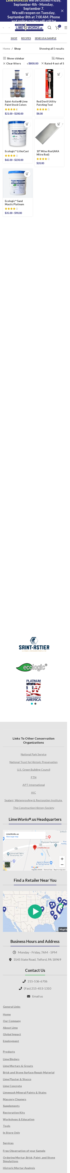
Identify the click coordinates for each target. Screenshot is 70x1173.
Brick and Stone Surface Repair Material (28, 1072)
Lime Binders (11, 1059)
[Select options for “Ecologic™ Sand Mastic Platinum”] (27, 174)
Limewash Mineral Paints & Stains (24, 1092)
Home (6, 48)
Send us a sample (45, 38)
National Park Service (33, 754)
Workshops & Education (18, 1119)
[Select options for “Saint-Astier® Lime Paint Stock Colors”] (27, 74)
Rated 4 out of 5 (54, 63)
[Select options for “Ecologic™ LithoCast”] (27, 124)
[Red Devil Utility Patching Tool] (49, 84)
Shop (14, 38)
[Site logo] (29, 27)
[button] (58, 74)
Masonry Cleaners (14, 1099)
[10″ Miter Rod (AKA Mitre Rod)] (49, 133)
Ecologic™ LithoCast (17, 151)
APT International (34, 784)
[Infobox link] (4, 27)
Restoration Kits (14, 1112)
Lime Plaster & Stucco (17, 1079)
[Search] (49, 27)
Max (30, 63)
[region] (33, 668)
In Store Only (11, 1132)
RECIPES (26, 38)
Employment (11, 1041)
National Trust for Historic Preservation (34, 762)
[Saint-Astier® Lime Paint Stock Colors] (18, 84)
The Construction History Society (33, 807)
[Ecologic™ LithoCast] (18, 133)
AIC (33, 792)
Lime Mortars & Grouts (18, 1065)
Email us (37, 996)
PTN (33, 777)
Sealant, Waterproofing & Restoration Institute (33, 800)
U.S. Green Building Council (33, 769)
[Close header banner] (62, 11)
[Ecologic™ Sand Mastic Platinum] (18, 183)
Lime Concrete (12, 1086)
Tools (6, 1125)
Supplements (11, 1105)
